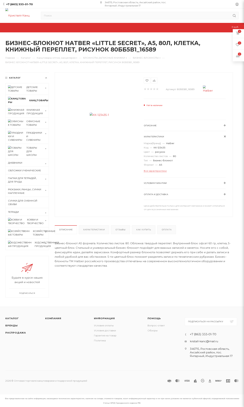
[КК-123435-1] (99, 114)
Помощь (154, 318)
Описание (66, 229)
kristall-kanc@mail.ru (204, 341)
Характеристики (94, 229)
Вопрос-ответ (156, 325)
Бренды (11, 325)
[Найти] (234, 15)
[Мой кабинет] (237, 5)
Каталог (12, 318)
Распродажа (15, 332)
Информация (104, 318)
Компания (53, 318)
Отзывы (120, 229)
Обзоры (153, 330)
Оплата (167, 229)
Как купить (143, 229)
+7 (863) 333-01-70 (19, 4)
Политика (100, 340)
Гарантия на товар (105, 335)
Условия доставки (105, 330)
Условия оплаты (104, 325)
